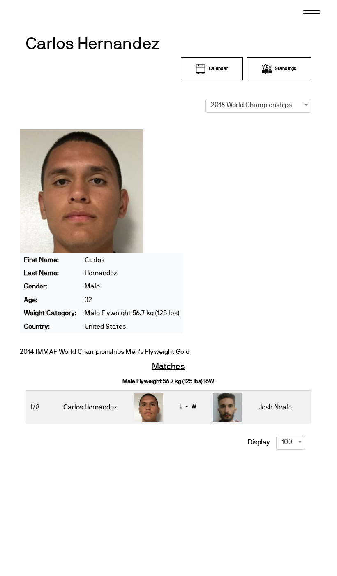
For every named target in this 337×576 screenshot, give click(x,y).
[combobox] (258, 105)
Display (259, 442)
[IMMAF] (44, 11)
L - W (188, 406)
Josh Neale (275, 407)
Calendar (218, 68)
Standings (285, 68)
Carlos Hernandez (92, 44)
